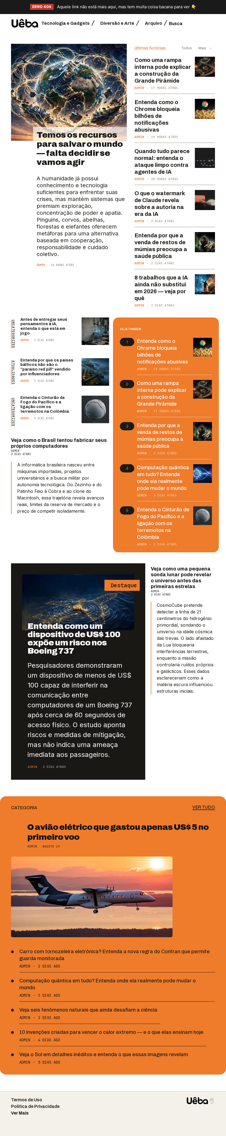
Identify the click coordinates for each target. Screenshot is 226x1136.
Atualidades (13, 372)
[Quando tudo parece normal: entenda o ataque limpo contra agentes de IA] (205, 158)
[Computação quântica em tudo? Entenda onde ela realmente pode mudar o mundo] (202, 473)
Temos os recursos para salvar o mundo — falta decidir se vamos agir (80, 149)
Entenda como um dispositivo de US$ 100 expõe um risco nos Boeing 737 (74, 638)
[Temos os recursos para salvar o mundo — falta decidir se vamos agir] (69, 92)
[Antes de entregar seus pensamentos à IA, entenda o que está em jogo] (95, 331)
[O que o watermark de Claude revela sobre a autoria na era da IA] (205, 200)
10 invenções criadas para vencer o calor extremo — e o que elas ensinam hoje (111, 1032)
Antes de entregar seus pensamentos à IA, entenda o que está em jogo (43, 326)
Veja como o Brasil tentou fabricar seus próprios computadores (59, 443)
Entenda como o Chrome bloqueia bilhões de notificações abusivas (157, 116)
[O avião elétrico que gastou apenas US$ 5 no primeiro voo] (92, 897)
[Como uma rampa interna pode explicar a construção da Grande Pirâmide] (205, 67)
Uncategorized (13, 334)
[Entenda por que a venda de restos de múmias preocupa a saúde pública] (205, 242)
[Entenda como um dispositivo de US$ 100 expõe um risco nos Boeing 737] (78, 602)
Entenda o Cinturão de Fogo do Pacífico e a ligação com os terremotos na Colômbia (44, 405)
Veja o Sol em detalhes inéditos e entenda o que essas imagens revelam (103, 1054)
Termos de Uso (26, 1099)
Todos (187, 48)
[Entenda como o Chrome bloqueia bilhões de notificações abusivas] (205, 109)
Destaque (122, 585)
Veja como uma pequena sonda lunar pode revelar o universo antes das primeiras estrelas (181, 577)
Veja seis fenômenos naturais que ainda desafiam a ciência (88, 1010)
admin (41, 265)
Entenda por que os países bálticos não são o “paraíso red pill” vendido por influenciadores (46, 367)
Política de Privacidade (35, 1106)
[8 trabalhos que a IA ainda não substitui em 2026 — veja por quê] (205, 284)
